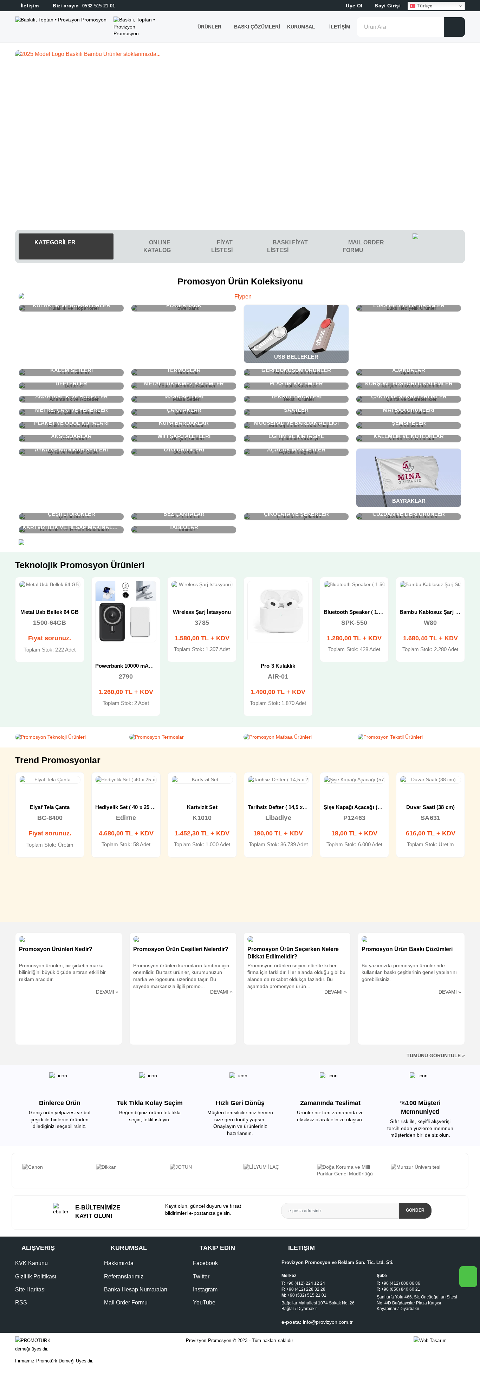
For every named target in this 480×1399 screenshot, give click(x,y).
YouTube (204, 1302)
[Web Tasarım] (439, 1340)
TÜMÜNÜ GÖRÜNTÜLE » (436, 1055)
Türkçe (423, 5)
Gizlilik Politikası (35, 1276)
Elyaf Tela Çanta (50, 807)
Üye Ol (353, 5)
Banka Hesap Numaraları (135, 1289)
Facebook (205, 1263)
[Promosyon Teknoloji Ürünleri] (68, 737)
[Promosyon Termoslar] (182, 737)
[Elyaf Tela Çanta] (50, 780)
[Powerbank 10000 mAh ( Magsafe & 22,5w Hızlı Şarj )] (126, 611)
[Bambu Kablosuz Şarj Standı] (430, 585)
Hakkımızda (119, 1263)
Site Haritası (30, 1289)
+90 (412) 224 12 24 (305, 1283)
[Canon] (55, 1167)
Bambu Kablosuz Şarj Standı (435, 612)
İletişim (339, 27)
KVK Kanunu (31, 1263)
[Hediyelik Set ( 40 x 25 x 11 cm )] (126, 780)
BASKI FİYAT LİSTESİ (287, 246)
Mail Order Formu (126, 1302)
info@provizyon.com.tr (328, 1322)
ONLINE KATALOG (157, 246)
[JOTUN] (203, 1167)
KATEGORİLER (54, 242)
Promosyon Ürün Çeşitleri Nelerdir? (180, 949)
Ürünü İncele (24, 592)
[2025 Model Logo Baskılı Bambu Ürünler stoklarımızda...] (240, 54)
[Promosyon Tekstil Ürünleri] (411, 737)
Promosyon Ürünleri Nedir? (55, 949)
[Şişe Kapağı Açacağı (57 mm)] (354, 780)
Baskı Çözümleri (257, 27)
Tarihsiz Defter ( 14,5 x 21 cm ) (285, 807)
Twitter (201, 1276)
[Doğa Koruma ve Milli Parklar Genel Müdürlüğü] (350, 1170)
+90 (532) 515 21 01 (306, 1295)
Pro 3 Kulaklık (278, 666)
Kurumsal (302, 27)
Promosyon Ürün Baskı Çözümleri (407, 949)
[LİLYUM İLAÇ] (277, 1167)
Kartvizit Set (202, 807)
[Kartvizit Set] (202, 780)
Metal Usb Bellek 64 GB (49, 612)
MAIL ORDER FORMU (363, 246)
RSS (21, 1302)
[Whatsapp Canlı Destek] (439, 246)
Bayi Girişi (387, 5)
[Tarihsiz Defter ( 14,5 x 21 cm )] (278, 780)
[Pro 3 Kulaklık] (278, 611)
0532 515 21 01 (83, 5)
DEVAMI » (107, 992)
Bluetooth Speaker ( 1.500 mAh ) (363, 612)
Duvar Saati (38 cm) (430, 807)
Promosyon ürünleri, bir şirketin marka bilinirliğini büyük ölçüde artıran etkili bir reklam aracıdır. (62, 972)
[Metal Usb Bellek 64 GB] (49, 585)
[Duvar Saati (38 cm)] (430, 780)
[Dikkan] (129, 1167)
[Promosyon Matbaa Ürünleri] (297, 737)
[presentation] (19, 1170)
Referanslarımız (123, 1276)
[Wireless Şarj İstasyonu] (202, 585)
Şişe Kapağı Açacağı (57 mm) (359, 807)
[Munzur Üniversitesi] (424, 1167)
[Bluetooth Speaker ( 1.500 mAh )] (354, 585)
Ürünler (209, 27)
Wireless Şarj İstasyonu (202, 612)
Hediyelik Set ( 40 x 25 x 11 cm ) (133, 807)
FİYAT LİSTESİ (222, 246)
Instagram (205, 1289)
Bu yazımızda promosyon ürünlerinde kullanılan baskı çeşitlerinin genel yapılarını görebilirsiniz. (409, 972)
